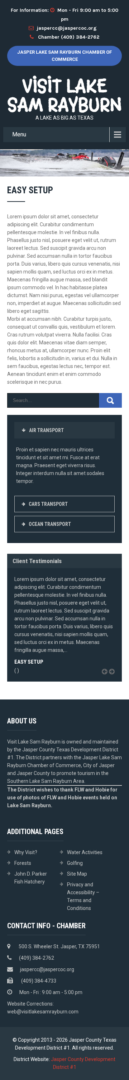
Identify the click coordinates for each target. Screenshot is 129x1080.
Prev (107, 680)
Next (114, 680)
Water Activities (84, 852)
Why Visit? (25, 852)
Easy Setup (28, 662)
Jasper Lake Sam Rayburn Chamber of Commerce (64, 55)
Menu (19, 134)
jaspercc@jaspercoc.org (67, 28)
